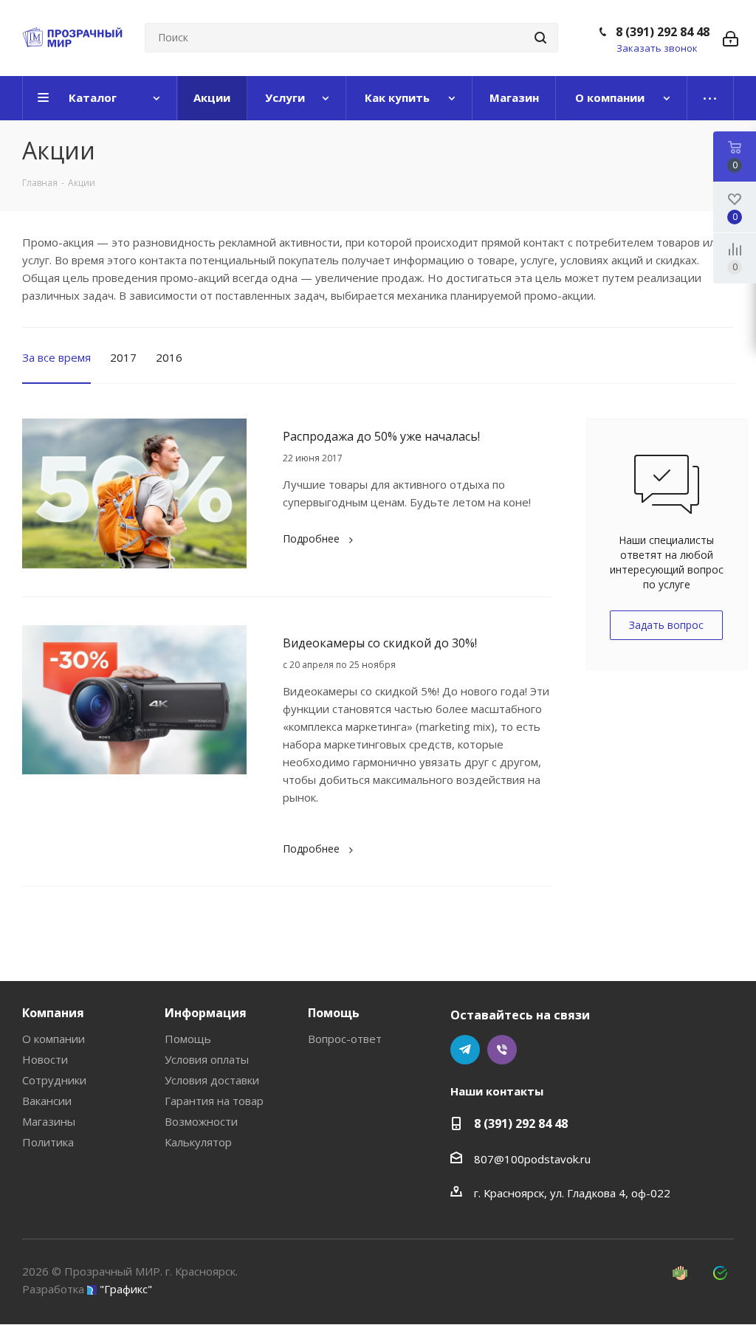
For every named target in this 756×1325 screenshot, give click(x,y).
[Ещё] (710, 98)
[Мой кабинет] (730, 38)
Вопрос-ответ (345, 1038)
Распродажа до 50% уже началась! (381, 436)
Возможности (201, 1121)
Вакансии (47, 1100)
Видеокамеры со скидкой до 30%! (380, 643)
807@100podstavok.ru (532, 1159)
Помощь (188, 1038)
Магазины (48, 1121)
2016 (169, 357)
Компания (53, 1013)
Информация (206, 1013)
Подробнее (311, 538)
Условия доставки (212, 1080)
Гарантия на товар (214, 1100)
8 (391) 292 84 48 (662, 32)
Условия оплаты (207, 1059)
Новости (45, 1059)
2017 (123, 357)
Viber (502, 1049)
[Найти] (540, 37)
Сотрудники (54, 1080)
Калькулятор (198, 1142)
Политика (48, 1142)
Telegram (465, 1049)
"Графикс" (126, 1288)
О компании (53, 1038)
